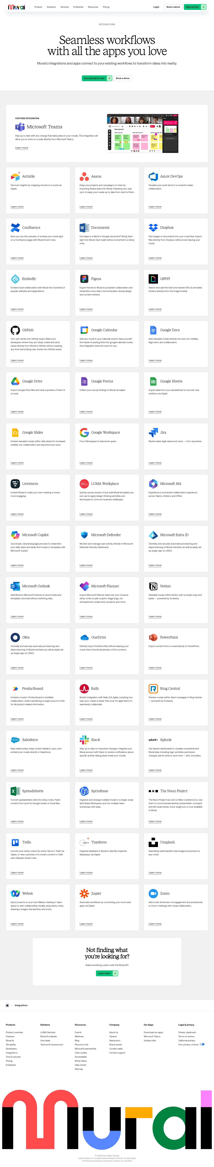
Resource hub (81, 1044)
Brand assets (115, 1044)
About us (113, 1032)
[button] (38, 7)
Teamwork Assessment (51, 1044)
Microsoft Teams (152, 1036)
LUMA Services (47, 1032)
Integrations (12, 1052)
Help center (80, 1065)
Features (10, 1036)
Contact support (117, 1052)
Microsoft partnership (85, 1048)
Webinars (79, 1036)
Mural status (81, 1060)
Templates (11, 1044)
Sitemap (79, 1069)
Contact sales (116, 1048)
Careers (113, 1036)
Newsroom (114, 1040)
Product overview (14, 1032)
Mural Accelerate (48, 1036)
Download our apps (153, 1032)
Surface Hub (150, 1040)
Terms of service (186, 1036)
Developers (11, 1048)
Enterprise (11, 1065)
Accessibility (81, 1056)
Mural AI (10, 1040)
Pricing (9, 1060)
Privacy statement (187, 1032)
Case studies (81, 1052)
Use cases (45, 1040)
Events (78, 1032)
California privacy (186, 1040)
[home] (16, 7)
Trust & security (13, 1056)
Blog (77, 1040)
